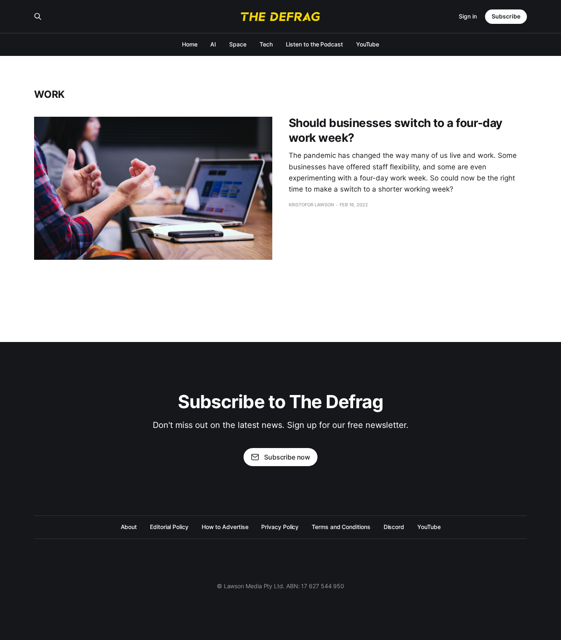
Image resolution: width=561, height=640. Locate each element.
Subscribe (506, 16)
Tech (266, 44)
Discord (394, 526)
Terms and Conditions (341, 526)
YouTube (367, 44)
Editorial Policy (169, 526)
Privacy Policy (280, 526)
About (129, 526)
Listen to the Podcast (314, 44)
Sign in (468, 16)
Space (237, 44)
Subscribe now (287, 457)
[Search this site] (38, 16)
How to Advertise (225, 526)
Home (190, 44)
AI (213, 44)
